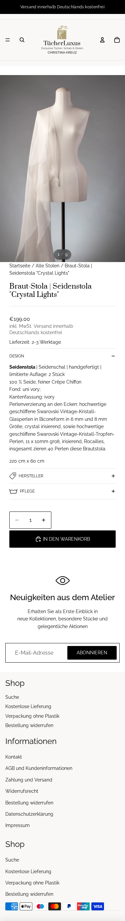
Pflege (27, 491)
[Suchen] (22, 40)
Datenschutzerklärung (29, 814)
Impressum (17, 825)
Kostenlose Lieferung (28, 706)
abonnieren (92, 652)
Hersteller (31, 476)
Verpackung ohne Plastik (32, 716)
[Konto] (102, 40)
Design (16, 356)
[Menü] (7, 39)
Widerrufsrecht (21, 791)
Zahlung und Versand (28, 780)
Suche (12, 697)
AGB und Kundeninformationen (38, 768)
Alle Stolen (47, 265)
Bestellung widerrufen (29, 725)
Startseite (19, 265)
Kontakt (13, 757)
